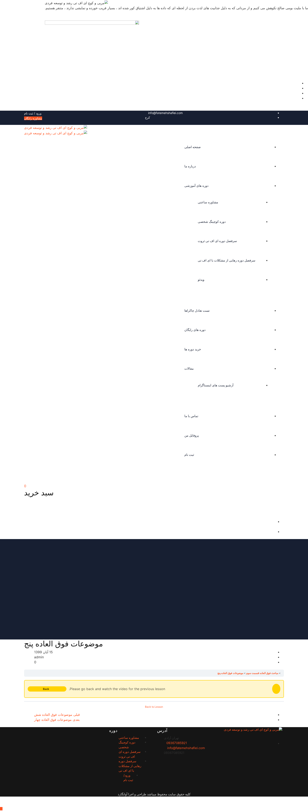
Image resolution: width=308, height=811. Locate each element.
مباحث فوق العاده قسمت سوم (262, 673)
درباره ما (190, 166)
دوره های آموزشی (196, 186)
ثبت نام (189, 455)
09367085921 (176, 743)
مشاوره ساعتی (208, 202)
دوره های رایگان (195, 330)
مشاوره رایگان (33, 118)
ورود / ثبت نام (33, 113)
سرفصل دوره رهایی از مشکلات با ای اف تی (226, 260)
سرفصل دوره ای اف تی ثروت (217, 241)
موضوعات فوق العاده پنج (230, 673)
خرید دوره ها (192, 349)
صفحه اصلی (192, 147)
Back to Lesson (154, 706)
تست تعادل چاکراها (197, 311)
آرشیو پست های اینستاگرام (215, 385)
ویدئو (201, 280)
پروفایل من (191, 435)
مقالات (189, 368)
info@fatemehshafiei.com (165, 113)
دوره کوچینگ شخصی (212, 222)
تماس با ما (191, 416)
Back (46, 689)
